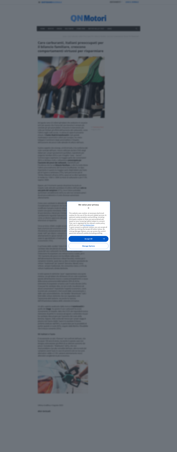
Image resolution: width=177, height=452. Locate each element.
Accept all (88, 239)
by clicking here (88, 225)
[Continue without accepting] (88, 208)
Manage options (88, 246)
